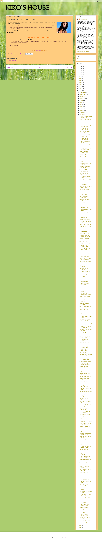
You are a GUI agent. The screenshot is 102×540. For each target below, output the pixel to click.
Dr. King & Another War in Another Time (85, 427)
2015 (80, 74)
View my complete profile (83, 51)
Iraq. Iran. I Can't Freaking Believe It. (85, 230)
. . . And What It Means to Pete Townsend (85, 505)
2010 (80, 84)
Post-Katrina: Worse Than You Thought (86, 327)
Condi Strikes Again (84, 233)
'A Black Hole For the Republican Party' (84, 350)
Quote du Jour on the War (86, 476)
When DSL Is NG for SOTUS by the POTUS (85, 242)
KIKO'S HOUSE (28, 8)
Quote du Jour (83, 352)
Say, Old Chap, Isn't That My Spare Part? (85, 135)
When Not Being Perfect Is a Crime (85, 511)
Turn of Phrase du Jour (85, 219)
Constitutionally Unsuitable (83, 409)
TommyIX (55, 537)
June (81, 104)
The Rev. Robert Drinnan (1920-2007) (85, 183)
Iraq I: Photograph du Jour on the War (85, 203)
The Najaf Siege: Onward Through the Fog (85, 149)
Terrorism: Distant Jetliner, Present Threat (86, 434)
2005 (80, 527)
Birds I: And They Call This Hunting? (85, 521)
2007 (80, 90)
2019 (80, 66)
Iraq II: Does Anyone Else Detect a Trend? (85, 206)
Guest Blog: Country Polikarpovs (84, 197)
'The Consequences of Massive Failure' (85, 152)
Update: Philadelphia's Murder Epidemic (85, 358)
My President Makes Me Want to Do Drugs (85, 437)
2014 (80, 76)
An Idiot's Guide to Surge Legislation (85, 213)
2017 (80, 70)
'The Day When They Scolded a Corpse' (85, 379)
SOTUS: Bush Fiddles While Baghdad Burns (85, 249)
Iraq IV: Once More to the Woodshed (85, 495)
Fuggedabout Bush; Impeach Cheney (84, 252)
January (82, 114)
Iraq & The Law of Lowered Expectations (85, 485)
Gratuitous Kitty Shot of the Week (85, 200)
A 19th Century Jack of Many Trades (85, 337)
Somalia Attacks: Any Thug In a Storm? (84, 515)
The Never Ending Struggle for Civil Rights (86, 420)
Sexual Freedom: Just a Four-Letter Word (85, 259)
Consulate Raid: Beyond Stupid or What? (85, 447)
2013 (80, 78)
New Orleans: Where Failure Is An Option (85, 236)
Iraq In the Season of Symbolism (84, 370)
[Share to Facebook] (30, 54)
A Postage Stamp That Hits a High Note (85, 385)
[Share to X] (29, 54)
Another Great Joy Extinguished (84, 216)
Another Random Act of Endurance (85, 284)
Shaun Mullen (83, 19)
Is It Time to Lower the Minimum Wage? (85, 139)
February (82, 112)
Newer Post (10, 67)
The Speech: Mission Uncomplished (84, 463)
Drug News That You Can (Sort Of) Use (86, 330)
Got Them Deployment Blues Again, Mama (85, 320)
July (81, 102)
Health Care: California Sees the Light (85, 518)
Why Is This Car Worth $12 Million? (85, 142)
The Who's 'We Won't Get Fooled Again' (86, 501)
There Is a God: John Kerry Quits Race (85, 255)
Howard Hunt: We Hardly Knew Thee (85, 239)
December (82, 92)
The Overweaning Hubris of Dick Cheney (85, 177)
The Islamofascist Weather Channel (84, 478)
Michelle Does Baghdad (85, 376)
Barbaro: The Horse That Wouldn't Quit (85, 167)
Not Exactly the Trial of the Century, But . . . (86, 405)
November (82, 94)
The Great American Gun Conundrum (85, 412)
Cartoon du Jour (83, 154)
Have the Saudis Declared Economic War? (86, 355)
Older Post (69, 67)
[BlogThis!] (27, 54)
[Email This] (26, 54)
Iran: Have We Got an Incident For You (85, 129)
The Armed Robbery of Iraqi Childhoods (85, 170)
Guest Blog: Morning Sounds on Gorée (84, 333)
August (81, 100)
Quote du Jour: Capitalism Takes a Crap (86, 187)
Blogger (64, 537)
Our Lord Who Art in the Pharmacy (85, 300)
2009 (80, 86)
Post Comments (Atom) (42, 71)
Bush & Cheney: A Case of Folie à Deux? (86, 117)
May (81, 106)
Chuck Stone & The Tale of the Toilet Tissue (85, 424)
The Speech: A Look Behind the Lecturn (85, 450)
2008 (80, 88)
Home (39, 67)
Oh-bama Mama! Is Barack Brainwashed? (85, 310)
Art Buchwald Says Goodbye (84, 340)
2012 (80, 80)
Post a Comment (12, 60)
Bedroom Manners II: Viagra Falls (85, 290)
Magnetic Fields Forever (85, 418)
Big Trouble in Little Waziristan (84, 265)
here (10, 47)
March (81, 110)
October (82, 96)
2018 (80, 68)
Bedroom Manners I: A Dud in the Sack (85, 287)
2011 (80, 82)
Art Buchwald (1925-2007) (86, 361)
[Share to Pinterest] (32, 54)
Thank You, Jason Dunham (84, 440)
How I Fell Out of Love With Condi (85, 343)
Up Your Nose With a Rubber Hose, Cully (85, 367)
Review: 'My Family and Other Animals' (85, 193)
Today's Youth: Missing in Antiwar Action (85, 297)
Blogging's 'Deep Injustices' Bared (84, 246)
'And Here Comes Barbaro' (84, 160)
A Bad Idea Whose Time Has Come (85, 157)
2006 (80, 525)
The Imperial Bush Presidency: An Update (85, 364)
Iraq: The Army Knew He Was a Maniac (85, 470)
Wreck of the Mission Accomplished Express (85, 294)
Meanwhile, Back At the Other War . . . (85, 498)
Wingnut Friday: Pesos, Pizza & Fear (85, 457)
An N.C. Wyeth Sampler (85, 224)
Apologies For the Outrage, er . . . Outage (86, 508)
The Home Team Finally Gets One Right (85, 125)
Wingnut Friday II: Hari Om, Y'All (85, 453)
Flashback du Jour (84, 274)
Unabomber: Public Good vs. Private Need (85, 280)
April (81, 108)
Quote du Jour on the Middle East (85, 132)
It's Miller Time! (83, 123)
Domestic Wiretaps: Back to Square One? (85, 346)
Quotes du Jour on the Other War (85, 269)
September (82, 98)
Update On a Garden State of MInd (84, 190)
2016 (80, 72)
